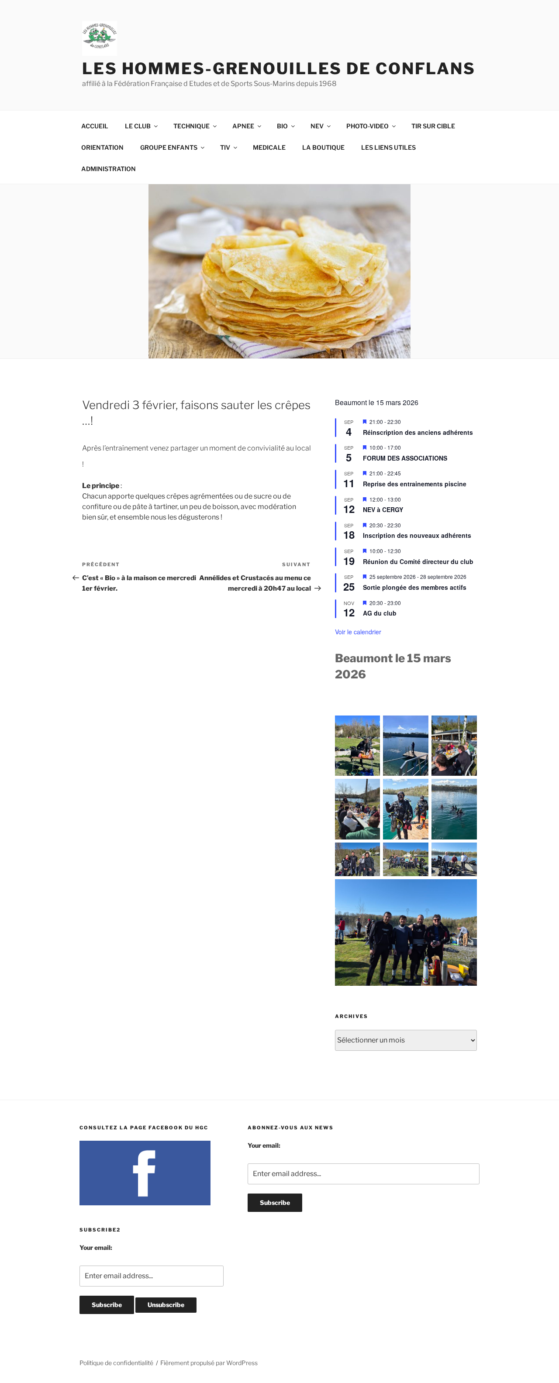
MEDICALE (269, 147)
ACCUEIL (94, 126)
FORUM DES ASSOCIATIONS (405, 458)
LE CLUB (138, 126)
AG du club (380, 613)
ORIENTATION (102, 147)
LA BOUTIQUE (323, 147)
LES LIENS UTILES (388, 147)
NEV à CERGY (383, 509)
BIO (282, 126)
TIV (225, 147)
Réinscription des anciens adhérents (418, 432)
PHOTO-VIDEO (367, 126)
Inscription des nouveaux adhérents (417, 535)
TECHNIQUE (191, 126)
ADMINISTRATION (108, 168)
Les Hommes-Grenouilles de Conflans (279, 68)
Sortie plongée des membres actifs (414, 587)
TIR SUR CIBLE (433, 126)
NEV (317, 126)
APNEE (243, 126)
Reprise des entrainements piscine (414, 483)
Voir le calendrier (358, 631)
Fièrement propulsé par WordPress (209, 1362)
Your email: (95, 1247)
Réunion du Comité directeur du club (418, 561)
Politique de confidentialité (116, 1362)
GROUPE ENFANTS (168, 147)
